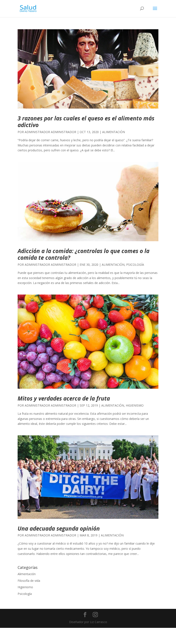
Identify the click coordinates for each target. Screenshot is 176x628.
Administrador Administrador (50, 132)
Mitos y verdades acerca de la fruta (64, 398)
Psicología (135, 265)
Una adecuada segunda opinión (59, 528)
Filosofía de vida (29, 581)
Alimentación (113, 132)
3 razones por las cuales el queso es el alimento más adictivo (86, 121)
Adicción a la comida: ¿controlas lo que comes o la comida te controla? (83, 254)
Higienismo (135, 405)
